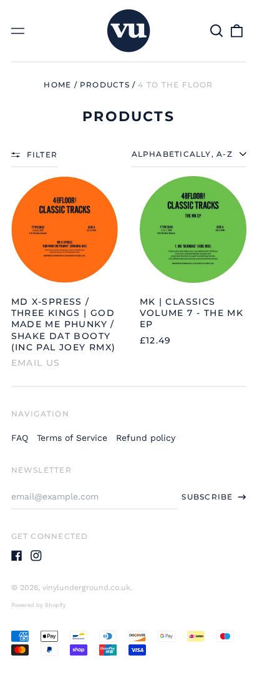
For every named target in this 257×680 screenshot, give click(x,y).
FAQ (19, 438)
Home (57, 84)
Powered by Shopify (38, 605)
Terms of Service (72, 438)
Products (105, 84)
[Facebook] (16, 555)
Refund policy (145, 438)
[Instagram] (36, 555)
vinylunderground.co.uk (86, 587)
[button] (217, 31)
